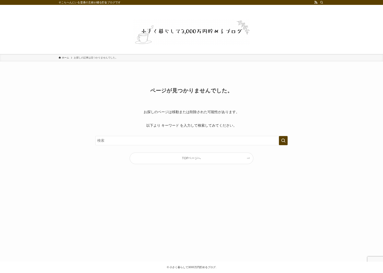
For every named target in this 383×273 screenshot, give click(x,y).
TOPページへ (191, 158)
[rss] (316, 2)
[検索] (321, 2)
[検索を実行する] (283, 140)
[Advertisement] (191, 217)
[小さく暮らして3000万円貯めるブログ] (191, 32)
